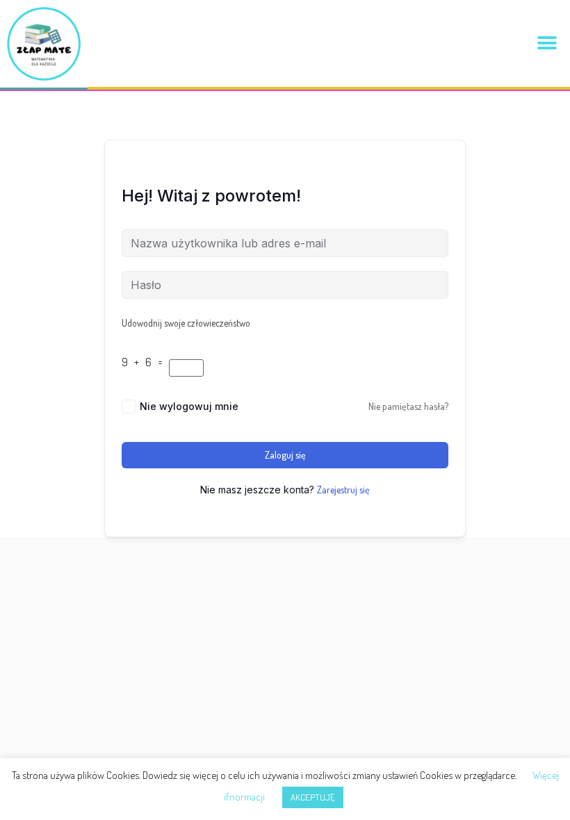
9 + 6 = (144, 362)
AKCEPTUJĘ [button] (313, 797)
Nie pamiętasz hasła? (408, 406)
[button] (547, 43)
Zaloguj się (285, 455)
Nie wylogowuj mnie (189, 406)
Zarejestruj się (343, 489)
